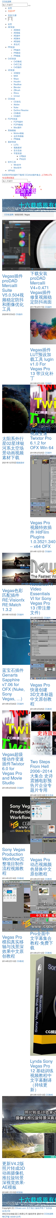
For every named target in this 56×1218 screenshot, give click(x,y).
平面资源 (18, 153)
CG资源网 (6, 1)
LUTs (16, 144)
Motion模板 (19, 133)
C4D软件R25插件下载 (12, 174)
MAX (16, 75)
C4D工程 (18, 64)
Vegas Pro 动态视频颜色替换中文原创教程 (41, 866)
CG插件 (17, 115)
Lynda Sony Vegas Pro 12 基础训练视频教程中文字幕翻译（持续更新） (41, 1075)
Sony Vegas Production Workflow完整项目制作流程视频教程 (13, 861)
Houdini (17, 81)
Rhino (16, 93)
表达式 (17, 44)
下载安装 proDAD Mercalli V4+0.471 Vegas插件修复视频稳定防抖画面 (41, 287)
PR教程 (17, 52)
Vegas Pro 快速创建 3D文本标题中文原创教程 (41, 694)
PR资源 (11, 47)
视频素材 (18, 147)
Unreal (17, 95)
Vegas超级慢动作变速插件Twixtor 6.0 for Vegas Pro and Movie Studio (13, 768)
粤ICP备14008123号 (11, 1216)
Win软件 (17, 164)
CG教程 (17, 113)
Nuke (16, 107)
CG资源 (11, 98)
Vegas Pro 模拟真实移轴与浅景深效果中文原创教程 (13, 946)
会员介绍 (6, 1210)
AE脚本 (17, 38)
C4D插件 (18, 67)
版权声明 (39, 1208)
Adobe (17, 104)
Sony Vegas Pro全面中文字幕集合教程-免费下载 (41, 938)
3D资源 (11, 70)
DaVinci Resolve (21, 110)
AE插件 (17, 35)
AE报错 (17, 41)
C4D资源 (12, 58)
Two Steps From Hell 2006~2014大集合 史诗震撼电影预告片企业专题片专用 (41, 775)
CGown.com (20, 1208)
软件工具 (12, 161)
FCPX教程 (18, 124)
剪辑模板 (12, 130)
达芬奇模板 (19, 136)
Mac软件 (18, 167)
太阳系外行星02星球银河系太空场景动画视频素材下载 (13, 447)
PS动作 (22, 159)
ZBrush (17, 90)
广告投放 (48, 1208)
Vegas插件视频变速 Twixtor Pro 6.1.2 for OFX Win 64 (42, 437)
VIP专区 (11, 170)
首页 (10, 8)
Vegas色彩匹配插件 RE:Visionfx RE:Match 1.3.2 (13, 599)
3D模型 (17, 72)
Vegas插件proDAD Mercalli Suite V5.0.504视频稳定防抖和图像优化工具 (13, 292)
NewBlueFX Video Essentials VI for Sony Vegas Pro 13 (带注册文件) (41, 598)
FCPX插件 (18, 121)
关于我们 (31, 1208)
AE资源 (11, 27)
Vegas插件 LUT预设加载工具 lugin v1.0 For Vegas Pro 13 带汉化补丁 (42, 363)
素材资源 (12, 141)
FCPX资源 (12, 118)
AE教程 (17, 29)
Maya (16, 78)
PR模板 (17, 55)
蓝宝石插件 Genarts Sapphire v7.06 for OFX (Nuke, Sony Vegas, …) (13, 684)
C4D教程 (18, 61)
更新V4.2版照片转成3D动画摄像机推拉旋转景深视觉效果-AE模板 (13, 1175)
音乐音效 (18, 150)
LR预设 (22, 156)
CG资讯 (17, 101)
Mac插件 (18, 127)
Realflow (17, 84)
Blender (17, 87)
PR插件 (17, 49)
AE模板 (17, 32)
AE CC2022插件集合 (31, 174)
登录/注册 (12, 15)
